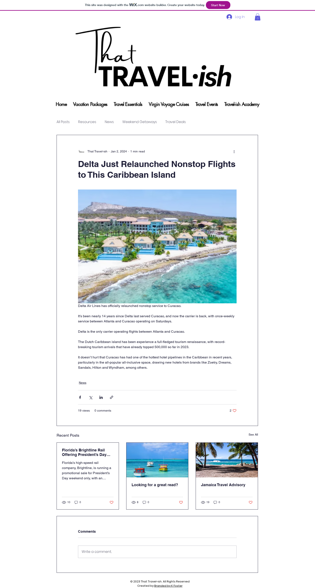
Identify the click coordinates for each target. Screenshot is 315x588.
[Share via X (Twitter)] (90, 397)
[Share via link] (112, 397)
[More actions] (234, 151)
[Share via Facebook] (80, 397)
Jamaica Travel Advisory (223, 485)
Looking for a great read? (155, 485)
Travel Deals (175, 122)
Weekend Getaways (139, 122)
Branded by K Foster (168, 586)
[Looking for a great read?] (157, 460)
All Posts (63, 122)
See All (253, 434)
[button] (258, 16)
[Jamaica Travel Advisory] (227, 460)
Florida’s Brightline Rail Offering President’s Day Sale (84, 452)
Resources (87, 122)
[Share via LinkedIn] (101, 397)
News (109, 122)
